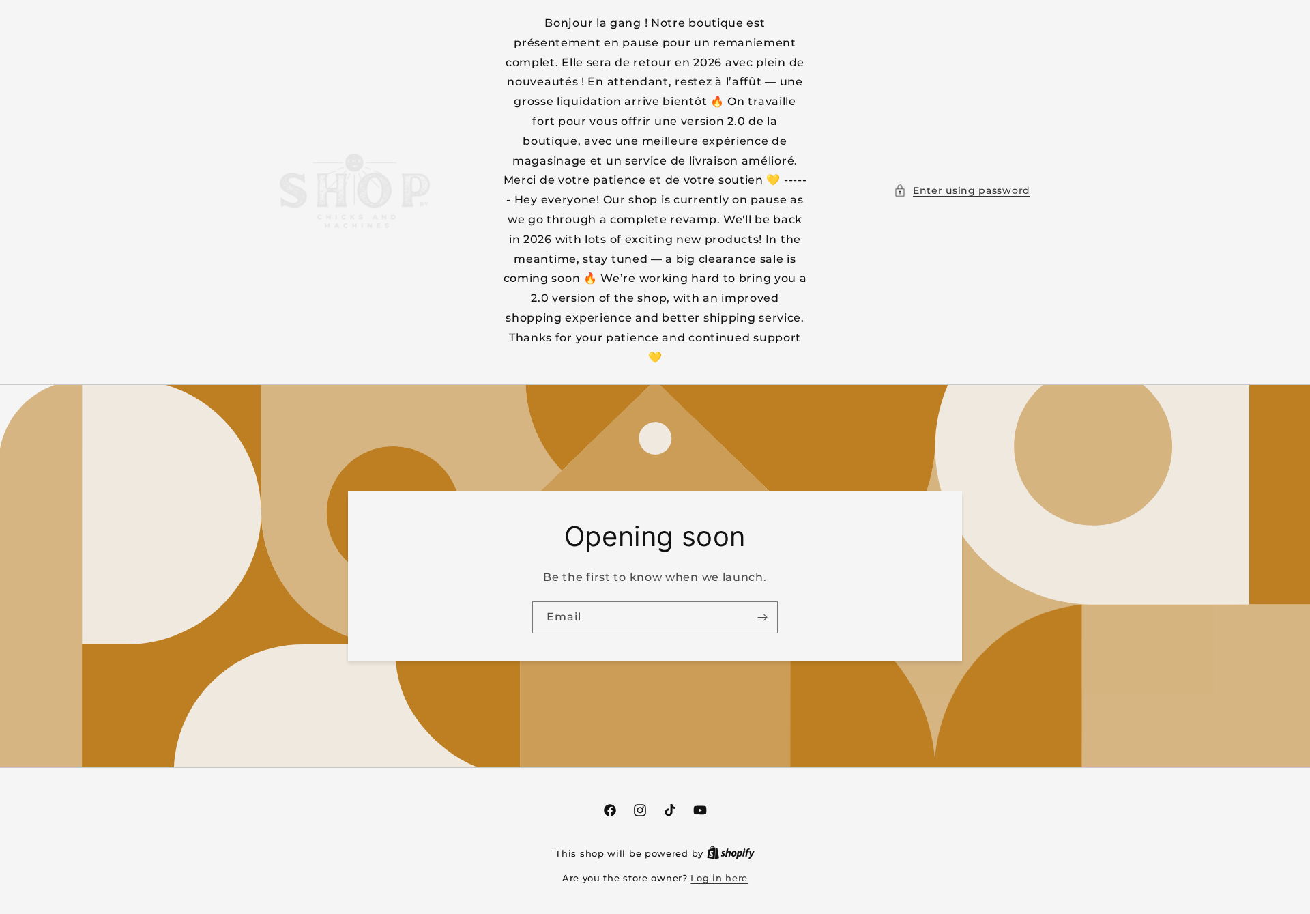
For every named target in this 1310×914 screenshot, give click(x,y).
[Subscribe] (762, 617)
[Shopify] (731, 853)
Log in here (719, 877)
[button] (962, 190)
